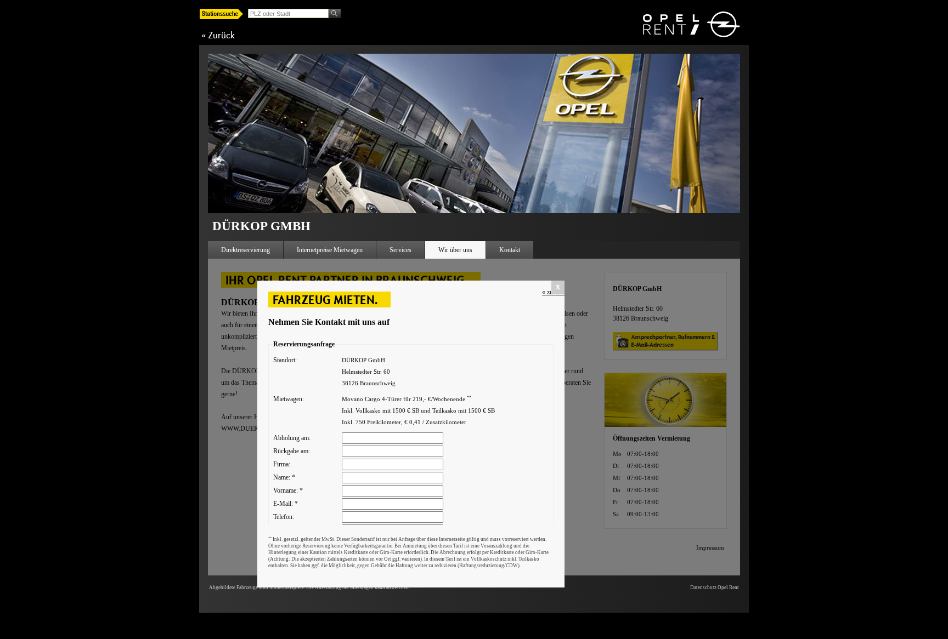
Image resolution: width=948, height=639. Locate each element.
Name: (284, 477)
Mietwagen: (288, 399)
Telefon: (283, 517)
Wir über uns (455, 250)
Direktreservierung (245, 250)
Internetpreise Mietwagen (330, 250)
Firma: (281, 464)
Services (400, 250)
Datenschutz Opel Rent (714, 587)
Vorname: (288, 490)
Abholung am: (292, 438)
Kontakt (509, 250)
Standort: (285, 360)
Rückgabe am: (291, 451)
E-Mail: (285, 503)
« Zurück (218, 35)
